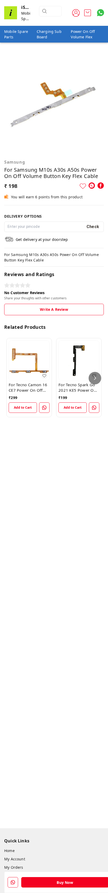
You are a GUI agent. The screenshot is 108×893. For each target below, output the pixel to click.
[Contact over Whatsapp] (100, 12)
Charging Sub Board (49, 34)
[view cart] (87, 13)
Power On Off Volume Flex (83, 34)
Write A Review (54, 309)
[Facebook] (101, 185)
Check (93, 226)
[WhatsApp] (92, 185)
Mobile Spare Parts (16, 34)
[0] (87, 13)
